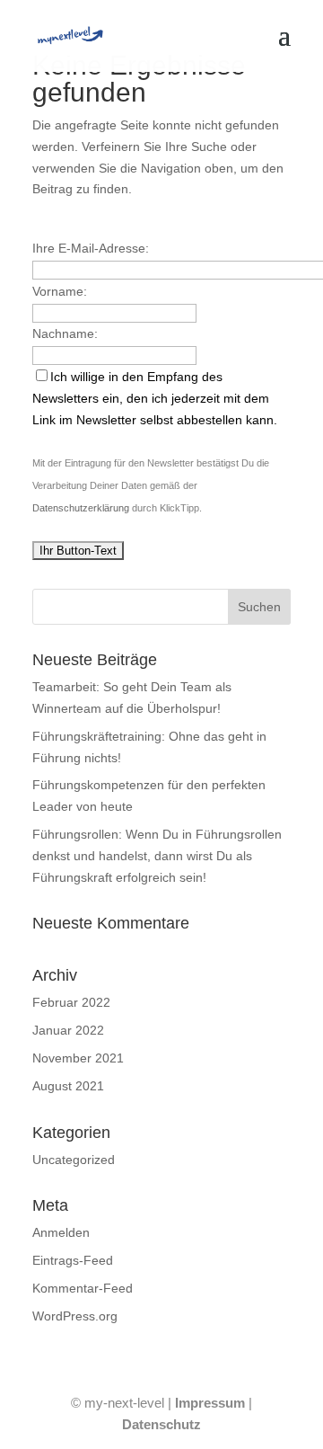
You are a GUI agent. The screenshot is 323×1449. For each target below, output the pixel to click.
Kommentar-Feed (82, 1288)
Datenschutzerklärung (80, 507)
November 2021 (78, 1058)
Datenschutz (161, 1424)
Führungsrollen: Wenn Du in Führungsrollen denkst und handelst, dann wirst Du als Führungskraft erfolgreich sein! (157, 856)
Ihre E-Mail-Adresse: (90, 248)
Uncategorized (73, 1159)
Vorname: (59, 291)
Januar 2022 (68, 1030)
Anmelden (61, 1232)
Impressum (210, 1402)
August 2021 (68, 1086)
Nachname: (65, 333)
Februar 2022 (71, 1002)
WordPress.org (75, 1316)
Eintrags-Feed (72, 1260)
